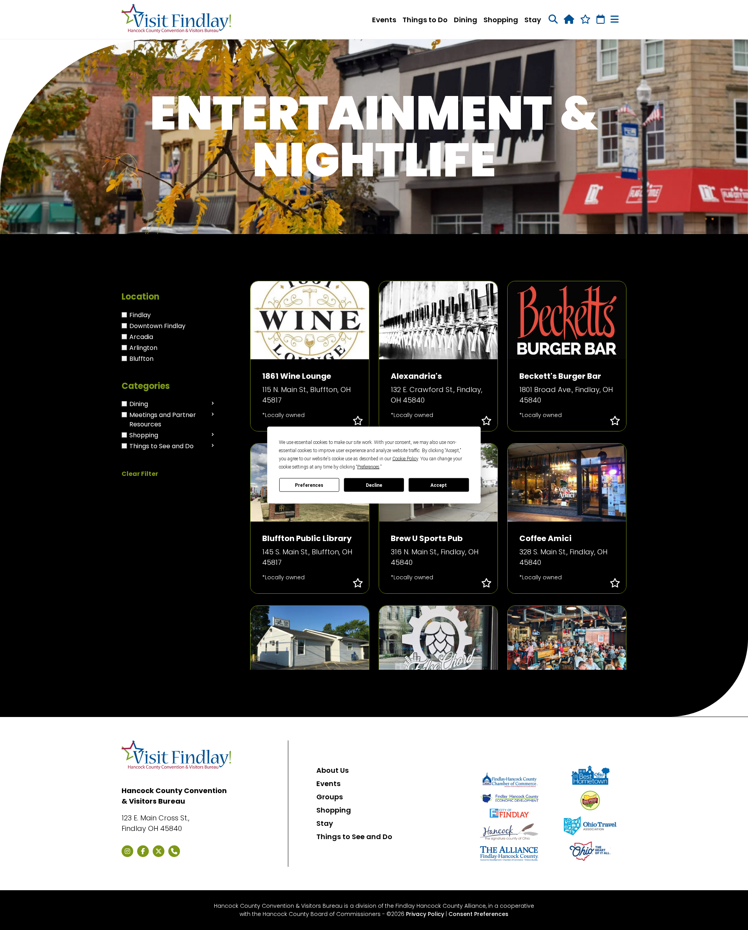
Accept (438, 485)
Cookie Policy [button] (405, 458)
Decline (374, 485)
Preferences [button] (368, 467)
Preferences (309, 485)
